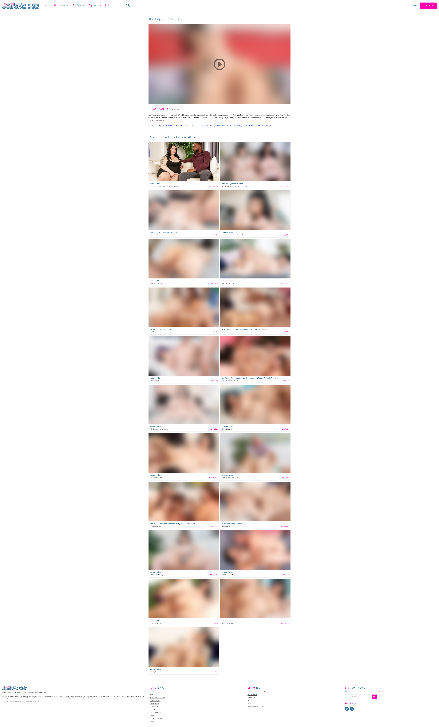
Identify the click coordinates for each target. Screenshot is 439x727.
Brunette (179, 126)
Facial (187, 126)
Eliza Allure (225, 184)
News (152, 721)
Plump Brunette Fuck (228, 623)
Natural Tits (231, 126)
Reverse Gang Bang (228, 332)
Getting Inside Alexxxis (157, 380)
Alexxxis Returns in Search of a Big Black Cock (165, 186)
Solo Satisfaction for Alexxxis (159, 429)
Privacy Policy (154, 701)
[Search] (128, 5)
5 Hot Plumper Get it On (229, 380)
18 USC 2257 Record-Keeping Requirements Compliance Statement (21, 701)
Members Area (155, 692)
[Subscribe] (374, 697)
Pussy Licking (209, 126)
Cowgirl (268, 126)
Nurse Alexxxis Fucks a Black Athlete (233, 235)
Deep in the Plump (156, 477)
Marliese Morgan (247, 330)
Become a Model (156, 718)
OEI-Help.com (252, 695)
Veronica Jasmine (157, 232)
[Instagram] (347, 709)
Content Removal (156, 712)
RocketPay (251, 697)
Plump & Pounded (227, 429)
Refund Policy (154, 706)
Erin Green (235, 330)
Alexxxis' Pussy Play (156, 575)
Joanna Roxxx (257, 378)
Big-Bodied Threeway (157, 235)
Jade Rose (246, 378)
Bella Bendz (236, 378)
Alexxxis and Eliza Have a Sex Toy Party (234, 186)
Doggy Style (242, 126)
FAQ (151, 695)
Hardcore (170, 126)
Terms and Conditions (157, 698)
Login (413, 5)
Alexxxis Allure (160, 109)
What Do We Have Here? (229, 477)
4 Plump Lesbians (155, 526)
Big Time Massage (227, 283)
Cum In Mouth (197, 126)
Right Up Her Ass (155, 623)
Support (152, 715)
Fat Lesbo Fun (226, 526)
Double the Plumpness (157, 332)
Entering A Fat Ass (156, 283)
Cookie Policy (154, 703)
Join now (428, 6)
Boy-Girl (259, 126)
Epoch (250, 700)
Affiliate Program (155, 709)
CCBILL (250, 703)
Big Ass (252, 126)
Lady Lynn (154, 330)
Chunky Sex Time (227, 575)
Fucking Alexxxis (155, 672)
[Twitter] (352, 709)
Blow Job (221, 126)
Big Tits (162, 126)
